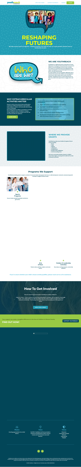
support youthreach (71, 321)
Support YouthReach (53, 2)
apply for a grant (40, 307)
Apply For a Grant (39, 2)
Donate (70, 2)
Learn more (12, 117)
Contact (63, 2)
